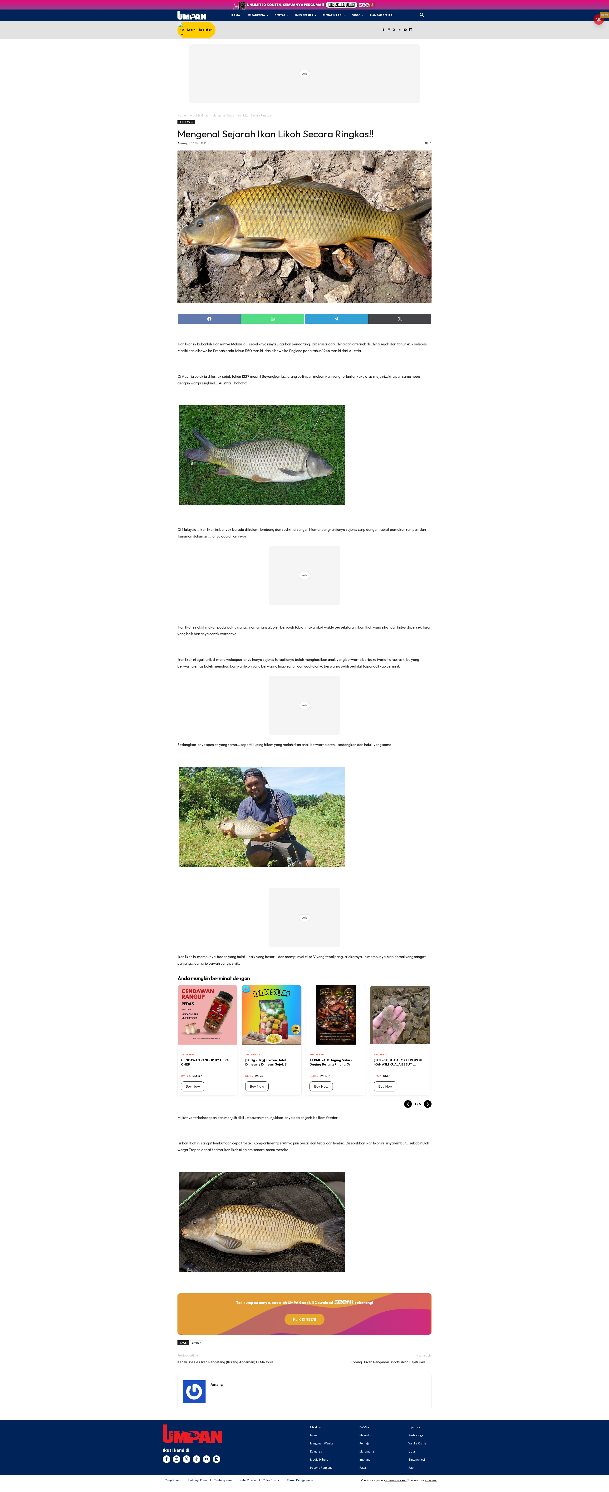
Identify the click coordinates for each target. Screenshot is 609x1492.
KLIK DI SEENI (304, 1319)
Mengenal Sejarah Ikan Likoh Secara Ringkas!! (275, 134)
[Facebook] (383, 30)
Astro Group (431, 1480)
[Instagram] (389, 30)
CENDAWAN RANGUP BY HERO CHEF (205, 1062)
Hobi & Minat (199, 115)
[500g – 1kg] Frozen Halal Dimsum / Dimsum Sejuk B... (267, 1062)
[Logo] (191, 15)
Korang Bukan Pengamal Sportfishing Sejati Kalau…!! (391, 1362)
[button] (422, 15)
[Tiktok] (400, 30)
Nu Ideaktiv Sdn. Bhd (395, 1480)
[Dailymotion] (410, 30)
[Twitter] (394, 30)
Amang (182, 143)
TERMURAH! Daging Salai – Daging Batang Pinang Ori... (331, 1062)
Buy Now (193, 1086)
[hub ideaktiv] (433, 13)
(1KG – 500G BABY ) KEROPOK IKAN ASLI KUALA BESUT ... (398, 1062)
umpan (196, 1342)
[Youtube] (405, 30)
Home (181, 115)
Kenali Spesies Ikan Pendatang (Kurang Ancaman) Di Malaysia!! (226, 1362)
